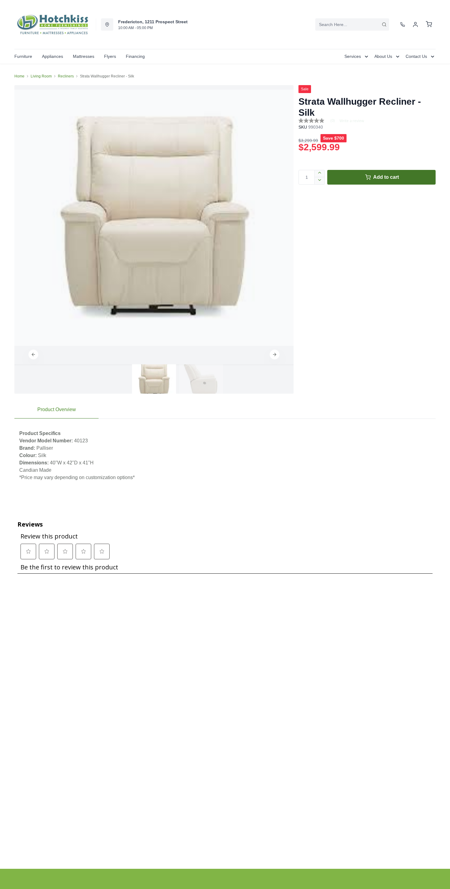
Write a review (351, 121)
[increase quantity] (320, 173)
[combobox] (352, 24)
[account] (415, 24)
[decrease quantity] (320, 181)
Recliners (66, 76)
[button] (33, 354)
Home (19, 76)
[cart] (429, 24)
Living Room (41, 76)
